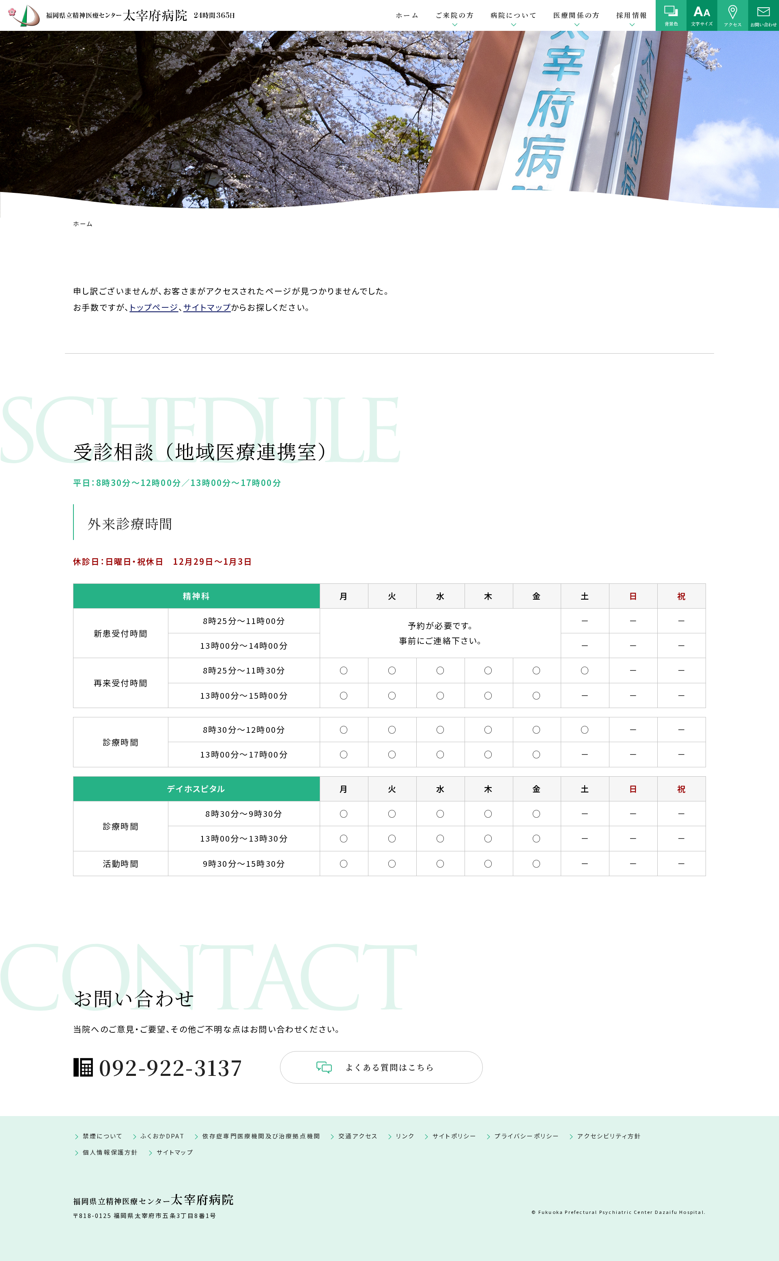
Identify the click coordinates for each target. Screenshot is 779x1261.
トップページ (153, 307)
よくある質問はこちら (390, 1067)
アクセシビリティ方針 (609, 1135)
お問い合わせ (763, 24)
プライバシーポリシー (527, 1135)
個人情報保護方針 (111, 1152)
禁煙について (103, 1135)
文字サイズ (702, 23)
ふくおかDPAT (163, 1135)
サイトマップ (207, 307)
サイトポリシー (455, 1135)
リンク (405, 1135)
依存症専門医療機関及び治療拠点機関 (261, 1135)
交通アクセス (358, 1135)
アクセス (733, 24)
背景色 (671, 23)
